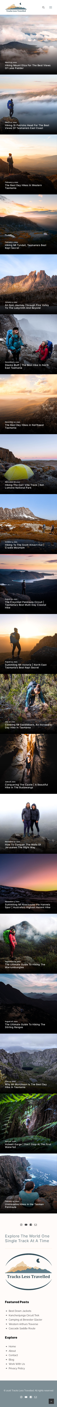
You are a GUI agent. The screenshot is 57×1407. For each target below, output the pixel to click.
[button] (50, 7)
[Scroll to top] (51, 1401)
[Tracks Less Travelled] (16, 7)
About (12, 1350)
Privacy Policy (17, 1368)
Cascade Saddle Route (22, 1328)
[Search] (42, 7)
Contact (13, 1355)
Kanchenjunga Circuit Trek (24, 1315)
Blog (11, 1359)
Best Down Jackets (20, 1310)
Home (12, 1346)
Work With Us (17, 1363)
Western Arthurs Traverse (23, 1324)
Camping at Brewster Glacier (25, 1319)
